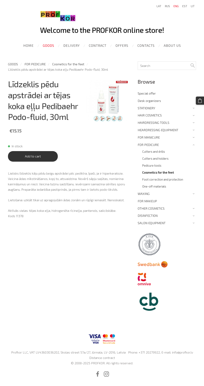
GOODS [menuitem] (48, 45)
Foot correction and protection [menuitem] (162, 179)
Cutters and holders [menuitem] (155, 158)
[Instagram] (106, 373)
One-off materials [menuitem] (154, 186)
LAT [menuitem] (159, 6)
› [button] (194, 108)
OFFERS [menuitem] (122, 45)
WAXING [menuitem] (144, 193)
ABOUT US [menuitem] (172, 45)
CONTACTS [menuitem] (146, 45)
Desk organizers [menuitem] (149, 101)
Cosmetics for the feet (68, 64)
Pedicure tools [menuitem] (151, 165)
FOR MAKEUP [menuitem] (147, 201)
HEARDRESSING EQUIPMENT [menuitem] (158, 130)
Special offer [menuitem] (147, 93)
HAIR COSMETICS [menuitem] (150, 115)
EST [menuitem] (184, 6)
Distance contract (102, 358)
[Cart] (200, 101)
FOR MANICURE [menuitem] (149, 137)
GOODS (13, 64)
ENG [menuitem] (176, 6)
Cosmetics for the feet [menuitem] (158, 172)
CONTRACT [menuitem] (97, 45)
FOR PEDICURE (35, 64)
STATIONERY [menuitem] (146, 108)
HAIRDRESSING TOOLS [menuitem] (153, 122)
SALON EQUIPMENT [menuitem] (152, 223)
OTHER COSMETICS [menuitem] (151, 208)
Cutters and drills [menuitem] (153, 151)
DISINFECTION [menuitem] (148, 215)
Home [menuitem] (28, 45)
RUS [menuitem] (167, 6)
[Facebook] (98, 373)
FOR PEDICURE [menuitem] (148, 145)
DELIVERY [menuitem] (71, 45)
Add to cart (33, 156)
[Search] (192, 66)
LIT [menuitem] (193, 6)
